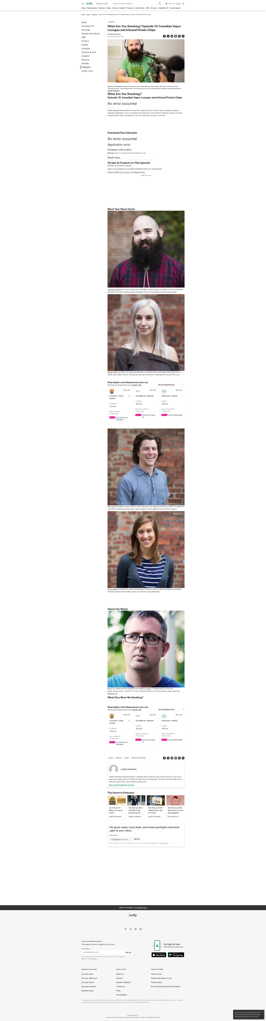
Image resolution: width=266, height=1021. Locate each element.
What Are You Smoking (138, 758)
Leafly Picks (140, 8)
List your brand (87, 982)
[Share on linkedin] (171, 36)
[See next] (183, 384)
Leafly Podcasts (114, 34)
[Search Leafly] (160, 4)
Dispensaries (92, 8)
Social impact (175, 8)
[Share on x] (168, 36)
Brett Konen (112, 589)
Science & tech (88, 52)
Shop (83, 8)
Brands (122, 8)
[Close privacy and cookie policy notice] (263, 1011)
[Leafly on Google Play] (176, 954)
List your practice (88, 987)
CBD (147, 8)
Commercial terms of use (161, 978)
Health (84, 45)
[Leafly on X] (130, 929)
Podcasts (94, 14)
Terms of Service (152, 843)
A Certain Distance (146, 691)
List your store (87, 974)
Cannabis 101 (163, 8)
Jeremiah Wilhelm (114, 290)
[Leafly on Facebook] (125, 929)
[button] (183, 36)
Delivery (102, 8)
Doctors (153, 8)
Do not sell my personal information (165, 987)
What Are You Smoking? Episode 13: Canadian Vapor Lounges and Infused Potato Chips (125, 14)
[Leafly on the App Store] (158, 954)
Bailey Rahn (112, 372)
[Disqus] (146, 876)
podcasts (119, 758)
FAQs (118, 991)
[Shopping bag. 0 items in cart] (183, 3)
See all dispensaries (166, 385)
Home (83, 14)
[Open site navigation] (82, 3)
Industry (85, 56)
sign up (137, 839)
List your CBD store (89, 978)
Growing (85, 30)
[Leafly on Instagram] (135, 929)
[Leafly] (89, 3)
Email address (113, 835)
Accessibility (121, 995)
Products (130, 8)
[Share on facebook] (164, 36)
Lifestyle (85, 48)
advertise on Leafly (102, 3)
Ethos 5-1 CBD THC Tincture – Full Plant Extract (126, 172)
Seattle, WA (136, 385)
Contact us (120, 987)
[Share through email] (179, 36)
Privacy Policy (245, 1016)
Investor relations (123, 982)
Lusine (148, 689)
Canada (85, 63)
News (88, 14)
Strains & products (90, 33)
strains (126, 758)
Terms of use (156, 974)
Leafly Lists (87, 71)
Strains (115, 8)
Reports (85, 59)
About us (120, 974)
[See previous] (179, 384)
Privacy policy (156, 982)
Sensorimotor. (118, 691)
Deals (109, 8)
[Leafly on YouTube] (140, 929)
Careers (119, 978)
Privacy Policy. (93, 958)
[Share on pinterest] (175, 36)
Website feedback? (133, 908)
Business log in (87, 991)
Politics (85, 41)
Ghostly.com (112, 694)
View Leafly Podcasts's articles (121, 785)
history (111, 758)
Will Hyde (111, 507)
